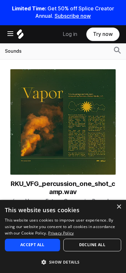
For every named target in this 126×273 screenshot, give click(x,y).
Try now (103, 34)
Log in (70, 34)
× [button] (118, 206)
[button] (63, 262)
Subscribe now (73, 16)
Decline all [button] (92, 244)
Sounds (13, 51)
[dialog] (63, 236)
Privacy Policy (61, 233)
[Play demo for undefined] (63, 122)
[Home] (20, 36)
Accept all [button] (32, 244)
